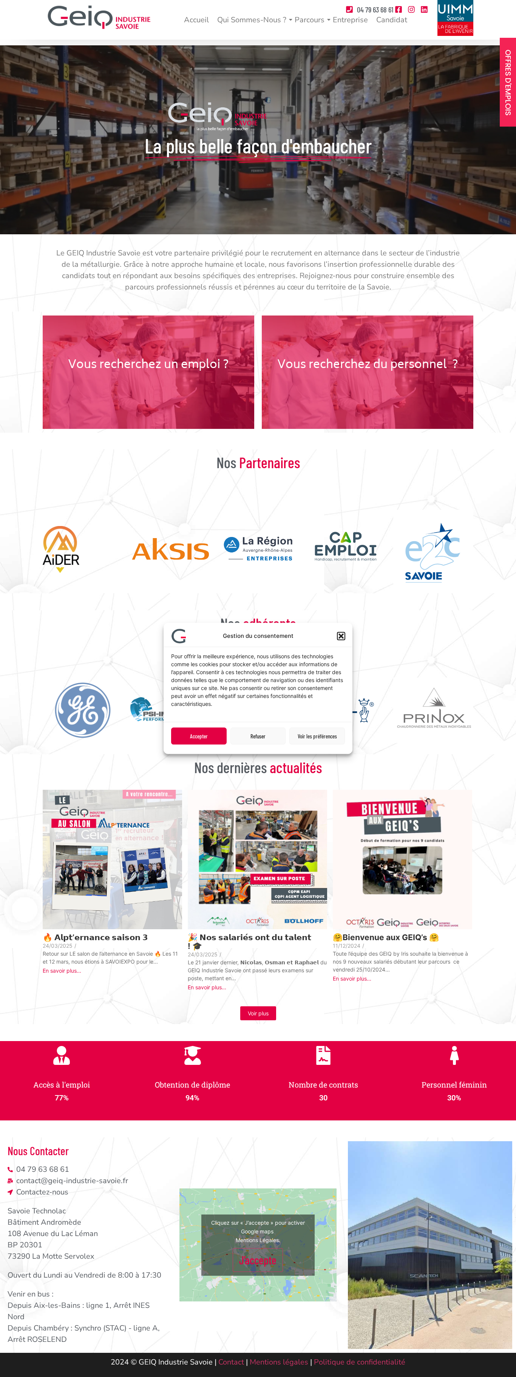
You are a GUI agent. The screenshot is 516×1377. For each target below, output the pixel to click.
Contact (231, 1362)
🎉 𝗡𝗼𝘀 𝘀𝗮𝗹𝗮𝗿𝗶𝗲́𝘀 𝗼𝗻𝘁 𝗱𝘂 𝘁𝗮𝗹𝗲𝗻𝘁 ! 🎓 (249, 941)
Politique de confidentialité (359, 1362)
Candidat (391, 20)
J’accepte (258, 1260)
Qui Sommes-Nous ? (251, 20)
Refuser (258, 736)
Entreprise (350, 20)
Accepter (199, 736)
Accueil (196, 20)
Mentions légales (279, 1362)
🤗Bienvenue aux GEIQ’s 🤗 (386, 937)
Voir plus (258, 1013)
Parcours (309, 20)
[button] (341, 636)
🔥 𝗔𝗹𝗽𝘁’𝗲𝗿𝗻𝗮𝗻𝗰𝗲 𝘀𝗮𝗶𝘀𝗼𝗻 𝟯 (95, 937)
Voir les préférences (317, 736)
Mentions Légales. (258, 1240)
